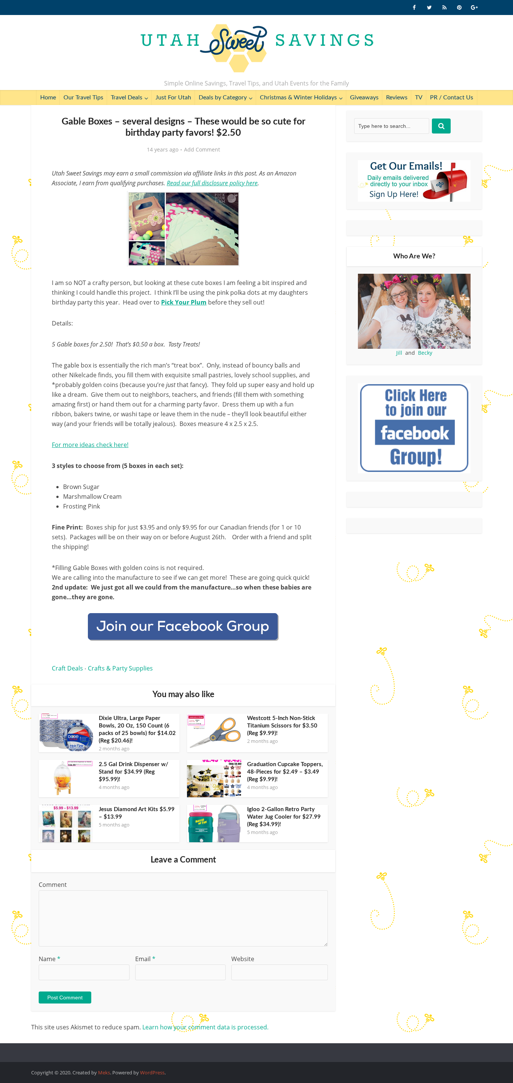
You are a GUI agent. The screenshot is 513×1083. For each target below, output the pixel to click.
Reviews (396, 97)
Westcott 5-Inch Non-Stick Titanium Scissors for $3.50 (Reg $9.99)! (282, 726)
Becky (425, 352)
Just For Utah (173, 97)
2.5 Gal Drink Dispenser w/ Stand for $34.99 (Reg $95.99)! (133, 772)
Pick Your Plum (184, 302)
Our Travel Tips (83, 97)
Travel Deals (126, 97)
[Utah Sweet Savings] (256, 49)
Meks (104, 1072)
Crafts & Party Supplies (120, 668)
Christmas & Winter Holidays (298, 97)
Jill (399, 352)
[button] (304, 202)
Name (49, 959)
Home (48, 97)
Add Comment (202, 149)
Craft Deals (67, 668)
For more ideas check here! (90, 445)
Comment (53, 884)
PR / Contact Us (451, 97)
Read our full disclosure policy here (212, 183)
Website (242, 959)
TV (418, 97)
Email (145, 959)
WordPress (152, 1072)
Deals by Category (223, 97)
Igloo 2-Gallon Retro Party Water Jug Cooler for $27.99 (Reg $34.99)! (284, 817)
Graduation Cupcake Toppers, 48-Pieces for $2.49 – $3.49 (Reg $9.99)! (285, 772)
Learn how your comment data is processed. (205, 1027)
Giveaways (364, 97)
